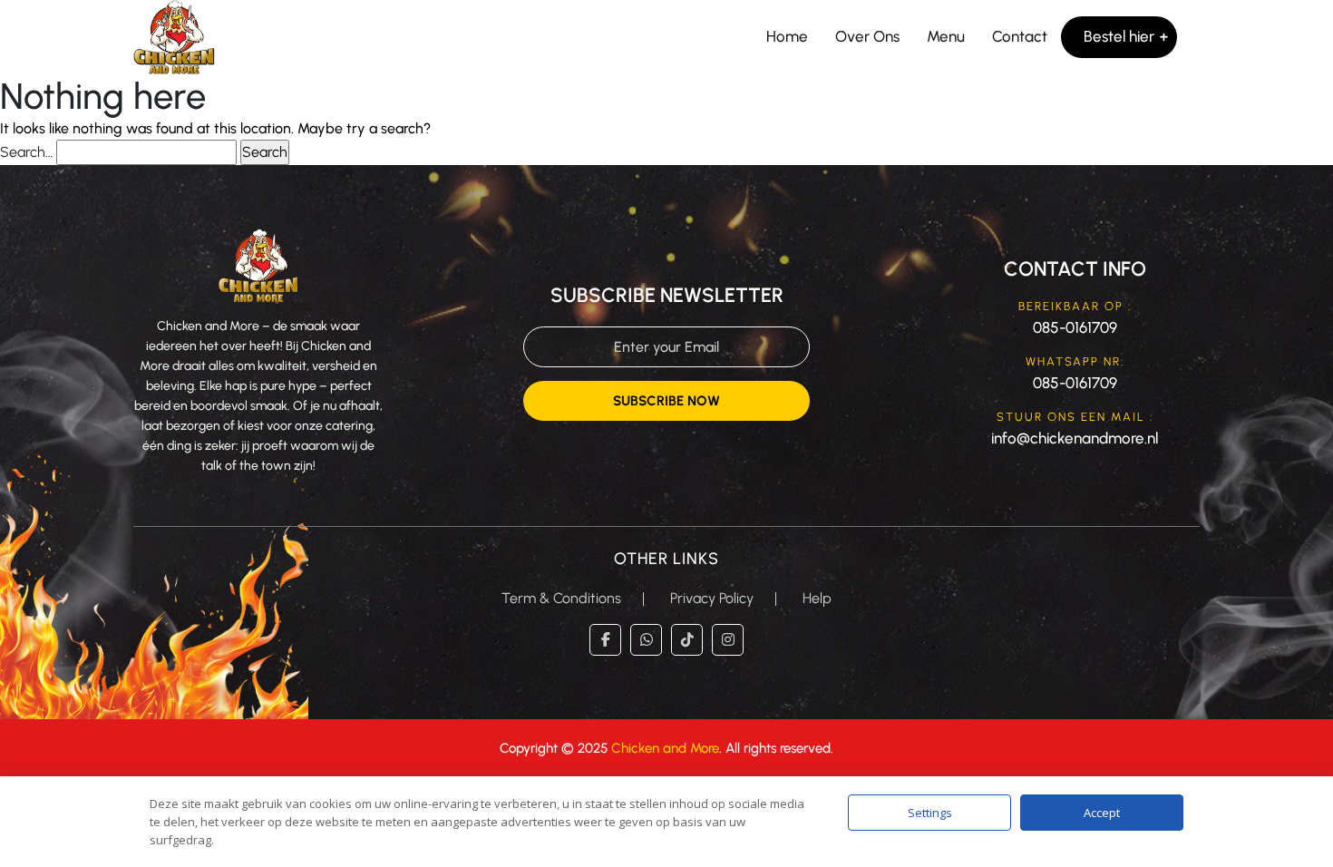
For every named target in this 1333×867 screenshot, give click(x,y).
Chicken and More (665, 748)
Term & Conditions (561, 598)
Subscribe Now (666, 401)
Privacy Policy (712, 598)
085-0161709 (1075, 327)
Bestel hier (1119, 36)
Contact (1019, 36)
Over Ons (867, 36)
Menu (946, 36)
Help (817, 598)
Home (787, 36)
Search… (26, 152)
